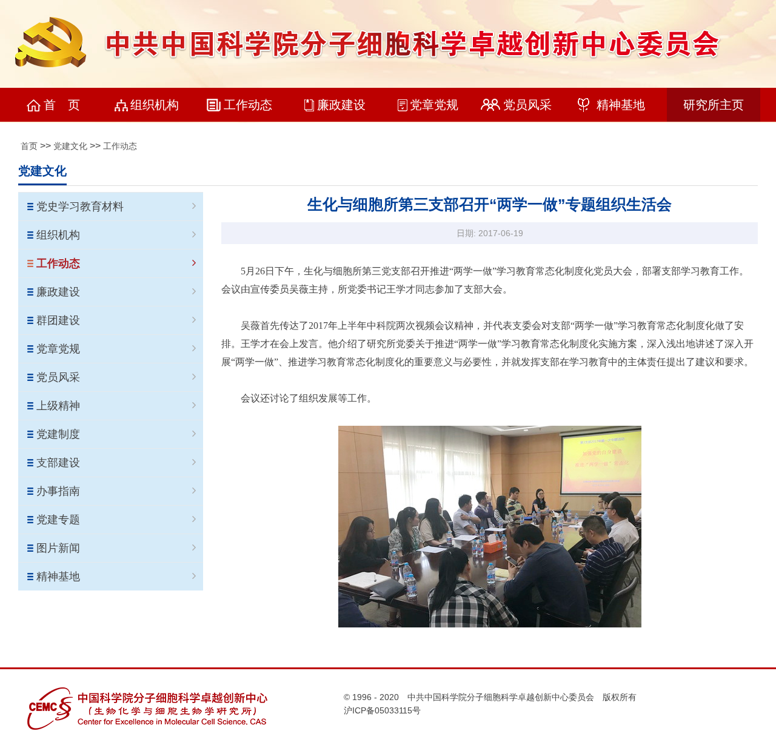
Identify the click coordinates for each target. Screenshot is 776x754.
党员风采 (527, 104)
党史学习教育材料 (80, 206)
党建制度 (58, 434)
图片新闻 (58, 548)
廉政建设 (341, 104)
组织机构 (154, 104)
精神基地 (621, 104)
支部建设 (58, 463)
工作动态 (248, 104)
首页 (29, 146)
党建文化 (70, 146)
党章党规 (434, 104)
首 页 (62, 104)
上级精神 (58, 406)
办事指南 (58, 491)
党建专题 (58, 520)
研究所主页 (713, 104)
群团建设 (58, 320)
